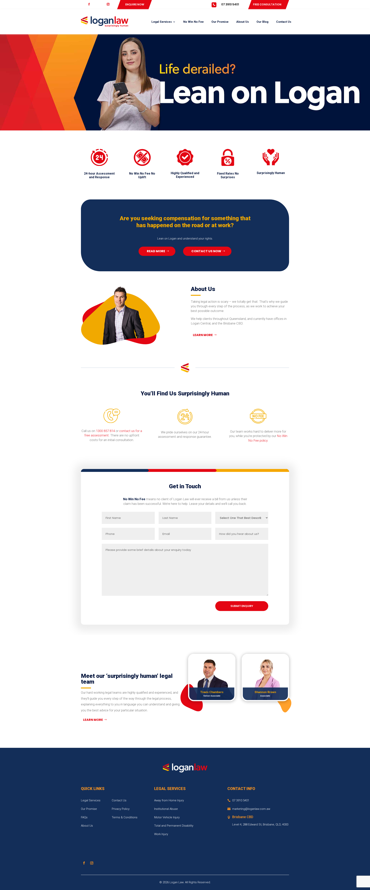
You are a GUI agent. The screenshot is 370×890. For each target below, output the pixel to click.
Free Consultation (267, 4)
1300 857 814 (105, 431)
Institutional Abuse (166, 809)
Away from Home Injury (169, 800)
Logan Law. (177, 882)
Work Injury (161, 834)
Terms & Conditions (124, 817)
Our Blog (262, 22)
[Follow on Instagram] (92, 863)
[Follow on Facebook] (84, 863)
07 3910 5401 (230, 4)
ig (110, 4)
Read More (156, 251)
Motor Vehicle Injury (167, 817)
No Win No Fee (193, 22)
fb (91, 4)
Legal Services (161, 22)
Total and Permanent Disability (173, 825)
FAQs (84, 817)
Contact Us (283, 22)
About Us (242, 22)
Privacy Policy (121, 809)
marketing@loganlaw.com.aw (251, 809)
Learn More (203, 335)
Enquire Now (134, 4)
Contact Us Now (206, 251)
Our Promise (220, 22)
